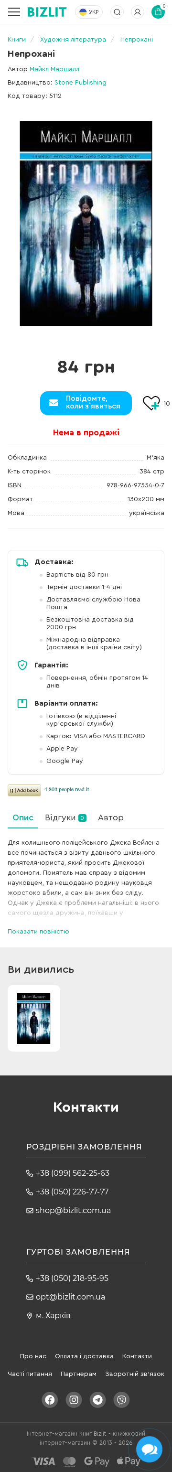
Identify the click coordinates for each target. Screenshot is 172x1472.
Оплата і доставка (84, 1356)
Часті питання (30, 1374)
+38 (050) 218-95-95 (72, 1278)
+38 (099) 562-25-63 (72, 1173)
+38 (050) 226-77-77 (72, 1191)
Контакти (137, 1356)
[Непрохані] (86, 223)
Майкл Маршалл (54, 69)
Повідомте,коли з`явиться (93, 402)
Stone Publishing (80, 82)
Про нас (33, 1356)
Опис (22, 817)
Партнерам (79, 1374)
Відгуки (64, 817)
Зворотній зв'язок (134, 1374)
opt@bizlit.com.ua (70, 1296)
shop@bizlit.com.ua (73, 1210)
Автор (111, 817)
